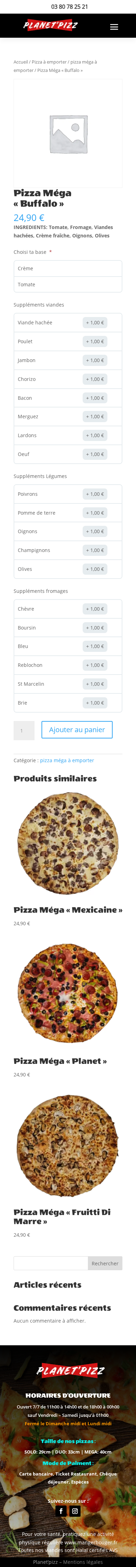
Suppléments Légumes (40, 476)
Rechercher (105, 1263)
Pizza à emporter (49, 62)
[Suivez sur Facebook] (61, 1511)
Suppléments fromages (41, 591)
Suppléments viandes (39, 304)
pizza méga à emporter (67, 760)
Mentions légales (83, 1562)
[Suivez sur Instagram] (75, 1511)
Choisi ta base (31, 252)
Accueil (21, 62)
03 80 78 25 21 (69, 6)
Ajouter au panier (77, 729)
